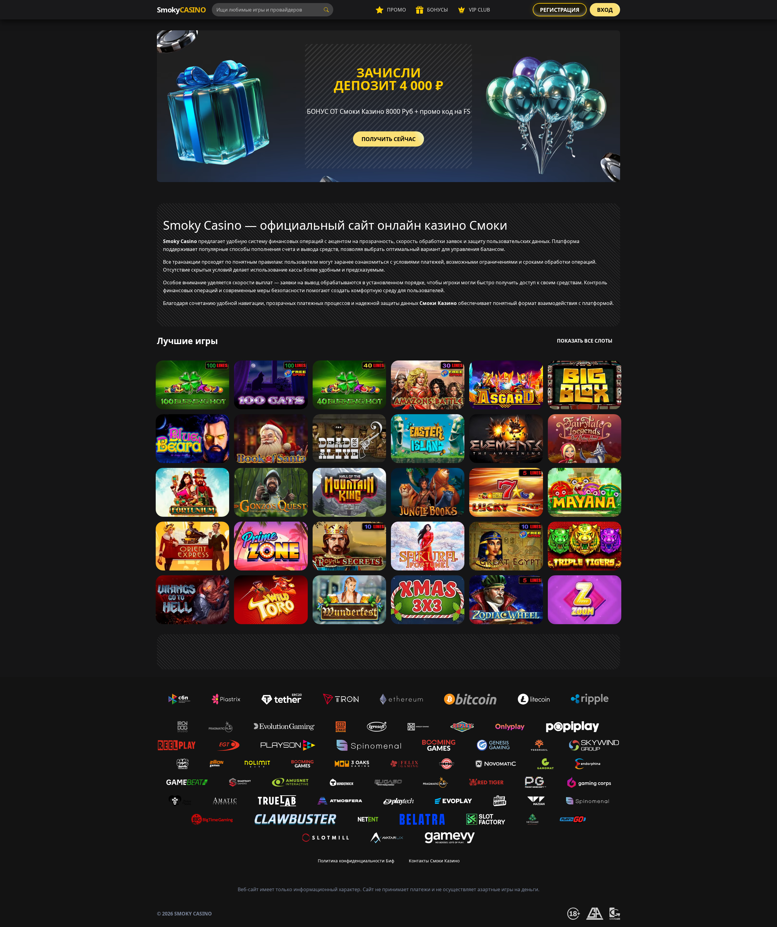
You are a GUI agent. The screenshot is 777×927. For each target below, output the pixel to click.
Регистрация (559, 9)
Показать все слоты (584, 340)
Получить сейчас (388, 139)
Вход (605, 9)
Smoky (181, 10)
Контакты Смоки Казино (434, 861)
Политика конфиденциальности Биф (356, 861)
